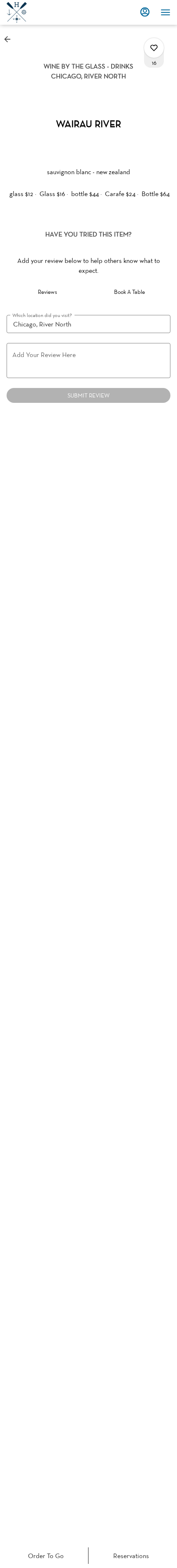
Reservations (131, 1555)
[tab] (47, 292)
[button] (10, 39)
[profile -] (145, 12)
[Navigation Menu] (165, 12)
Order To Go (46, 1555)
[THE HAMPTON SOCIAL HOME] (44, 12)
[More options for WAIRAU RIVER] (154, 48)
